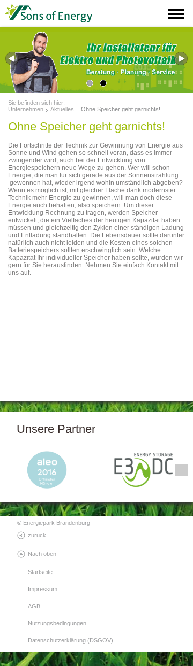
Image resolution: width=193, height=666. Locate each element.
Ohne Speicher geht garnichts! (120, 109)
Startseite (40, 572)
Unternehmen (25, 109)
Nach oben (42, 554)
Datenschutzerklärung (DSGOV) (70, 640)
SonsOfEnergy (59, 13)
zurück (37, 535)
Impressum (42, 589)
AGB (34, 606)
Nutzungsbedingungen (57, 623)
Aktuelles (62, 109)
